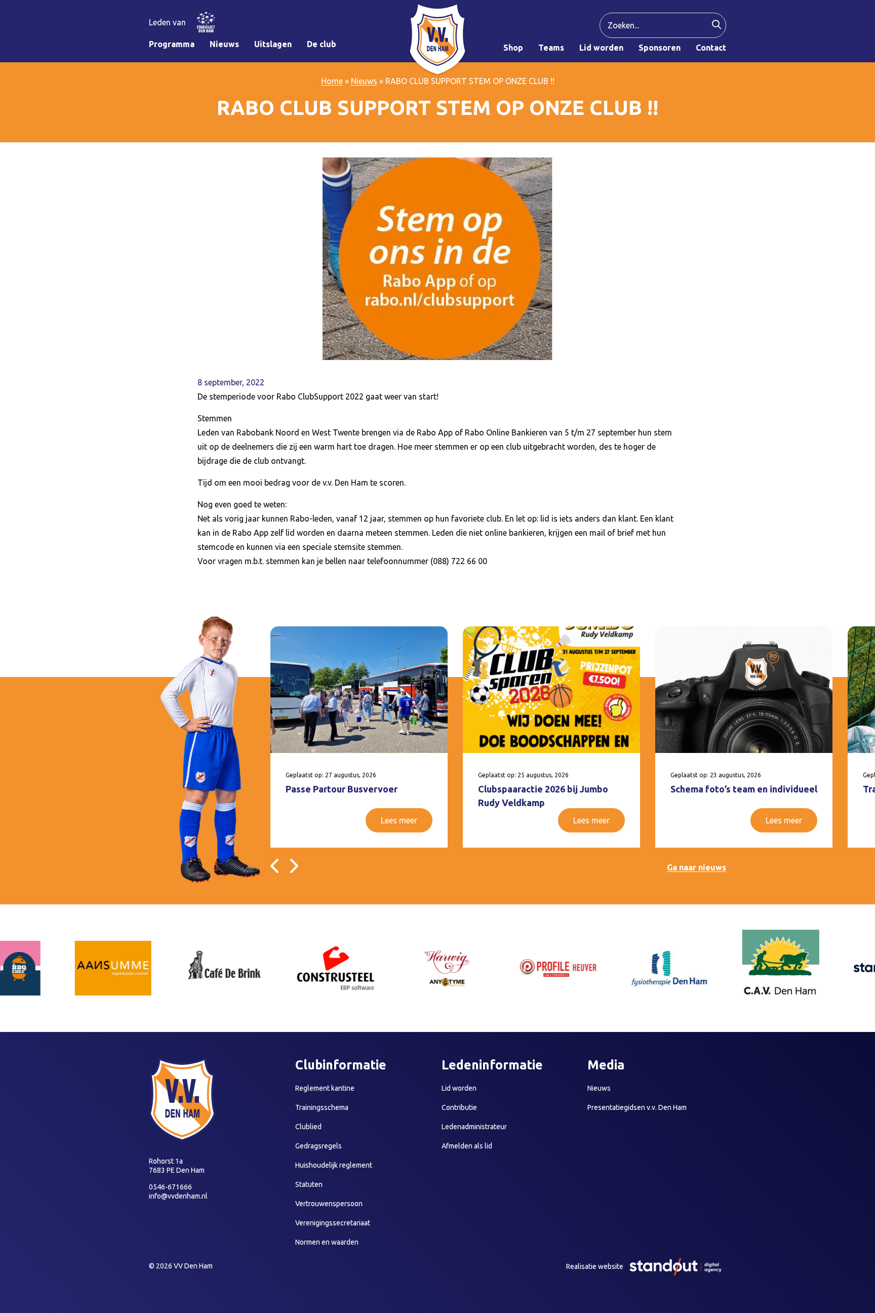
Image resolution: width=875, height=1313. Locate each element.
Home (332, 81)
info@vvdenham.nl (178, 1196)
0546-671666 (170, 1187)
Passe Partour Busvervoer (341, 789)
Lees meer (399, 820)
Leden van (167, 22)
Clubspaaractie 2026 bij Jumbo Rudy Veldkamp (543, 796)
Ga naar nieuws (696, 867)
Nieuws (364, 81)
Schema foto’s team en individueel (743, 789)
